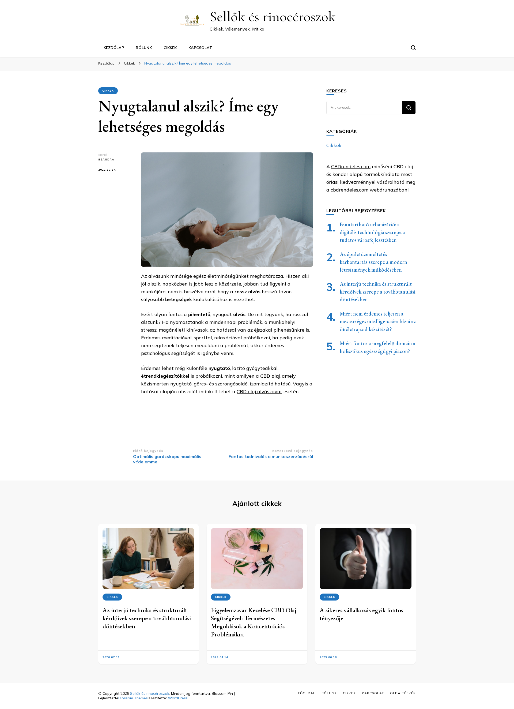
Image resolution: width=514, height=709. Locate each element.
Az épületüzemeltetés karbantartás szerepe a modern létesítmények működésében (373, 262)
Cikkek (170, 47)
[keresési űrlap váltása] (413, 47)
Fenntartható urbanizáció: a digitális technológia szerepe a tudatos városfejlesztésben (372, 232)
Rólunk (144, 47)
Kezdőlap (114, 47)
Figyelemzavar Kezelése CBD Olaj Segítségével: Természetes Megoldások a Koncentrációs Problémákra (253, 622)
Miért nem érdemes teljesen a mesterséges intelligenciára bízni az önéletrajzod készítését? (378, 321)
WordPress (178, 698)
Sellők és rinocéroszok (272, 16)
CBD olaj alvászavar (259, 391)
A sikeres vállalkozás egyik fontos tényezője (361, 614)
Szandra (106, 159)
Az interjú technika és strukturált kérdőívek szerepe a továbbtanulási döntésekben (377, 291)
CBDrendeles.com (351, 166)
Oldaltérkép (403, 693)
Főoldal (306, 693)
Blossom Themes (133, 698)
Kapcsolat (200, 47)
